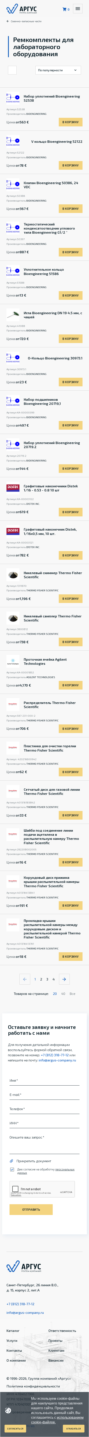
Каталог (12, 1330)
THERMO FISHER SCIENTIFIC (42, 590)
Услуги (11, 1340)
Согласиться (15, 1428)
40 (63, 993)
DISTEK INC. (33, 503)
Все (72, 993)
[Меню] (78, 8)
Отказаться (73, 1428)
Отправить (31, 1209)
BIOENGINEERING (36, 113)
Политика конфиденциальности (33, 1386)
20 (55, 993)
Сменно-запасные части (26, 21)
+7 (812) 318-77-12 (55, 1055)
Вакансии (56, 1360)
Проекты (55, 1340)
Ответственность (62, 1330)
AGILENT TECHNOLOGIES (40, 677)
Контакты (14, 1350)
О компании (16, 1360)
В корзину (70, 122)
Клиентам (56, 1350)
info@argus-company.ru (57, 1060)
